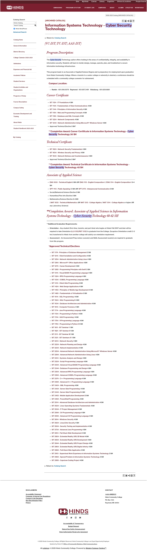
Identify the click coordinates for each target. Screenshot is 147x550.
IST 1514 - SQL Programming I (63, 297)
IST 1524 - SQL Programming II (63, 300)
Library (102, 1)
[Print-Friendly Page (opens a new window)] (131, 21)
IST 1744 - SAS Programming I (63, 317)
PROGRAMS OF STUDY (73, 7)
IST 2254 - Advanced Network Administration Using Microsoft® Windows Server (82, 351)
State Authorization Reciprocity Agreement (73, 532)
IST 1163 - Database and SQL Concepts (65, 116)
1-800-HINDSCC (110, 494)
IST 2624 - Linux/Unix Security (63, 423)
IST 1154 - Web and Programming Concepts (66, 113)
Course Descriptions (20, 102)
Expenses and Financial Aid (23, 69)
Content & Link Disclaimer (34, 498)
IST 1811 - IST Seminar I (60, 327)
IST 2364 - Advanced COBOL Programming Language (72, 375)
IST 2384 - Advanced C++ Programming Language (71, 382)
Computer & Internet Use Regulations (38, 496)
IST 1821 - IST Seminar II (61, 331)
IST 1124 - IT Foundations (59, 102)
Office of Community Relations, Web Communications (80, 544)
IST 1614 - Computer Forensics (63, 307)
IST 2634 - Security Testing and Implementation (70, 426)
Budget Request (73, 526)
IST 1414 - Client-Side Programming (65, 283)
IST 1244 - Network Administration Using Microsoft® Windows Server (76, 123)
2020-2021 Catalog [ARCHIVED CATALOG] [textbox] (119, 15)
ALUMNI (121, 7)
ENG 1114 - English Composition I (118, 182)
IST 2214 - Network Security (62, 341)
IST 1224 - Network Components (62, 119)
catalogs (46, 548)
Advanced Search (19, 32)
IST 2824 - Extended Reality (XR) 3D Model (68, 436)
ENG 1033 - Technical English (61, 182)
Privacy (28, 503)
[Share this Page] (128, 21)
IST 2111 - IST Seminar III (61, 334)
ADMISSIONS (58, 7)
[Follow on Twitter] (71, 517)
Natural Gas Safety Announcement (73, 529)
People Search (141, 1)
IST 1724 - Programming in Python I (65, 314)
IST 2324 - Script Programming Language (67, 361)
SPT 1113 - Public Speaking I (60, 189)
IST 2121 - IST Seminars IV (62, 338)
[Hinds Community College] (15, 7)
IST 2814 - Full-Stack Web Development (67, 433)
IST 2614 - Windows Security (63, 419)
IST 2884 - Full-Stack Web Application (66, 450)
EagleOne (110, 1)
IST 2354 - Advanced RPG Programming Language (71, 372)
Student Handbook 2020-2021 (24, 128)
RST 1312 (82, 231)
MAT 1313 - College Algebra (91, 202)
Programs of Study (20, 96)
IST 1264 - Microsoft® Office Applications (67, 263)
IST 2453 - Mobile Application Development (68, 396)
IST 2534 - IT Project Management (65, 409)
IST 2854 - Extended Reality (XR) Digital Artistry (70, 447)
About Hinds (18, 122)
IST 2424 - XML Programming (63, 385)
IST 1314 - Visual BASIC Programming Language (70, 273)
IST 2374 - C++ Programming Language (67, 378)
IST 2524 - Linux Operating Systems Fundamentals (71, 406)
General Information (20, 46)
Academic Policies (19, 75)
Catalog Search (60, 38)
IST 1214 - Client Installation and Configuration (69, 256)
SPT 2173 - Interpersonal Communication (94, 189)
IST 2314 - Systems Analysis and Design (67, 358)
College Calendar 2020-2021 (23, 58)
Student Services (19, 81)
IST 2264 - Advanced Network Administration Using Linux (73, 355)
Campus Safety (19, 108)
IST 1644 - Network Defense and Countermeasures (69, 156)
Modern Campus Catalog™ (96, 548)
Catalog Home (18, 40)
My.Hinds (85, 1)
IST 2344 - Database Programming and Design (69, 368)
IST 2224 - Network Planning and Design (67, 344)
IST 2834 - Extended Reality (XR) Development (69, 440)
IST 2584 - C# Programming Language (66, 413)
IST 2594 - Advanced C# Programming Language (70, 416)
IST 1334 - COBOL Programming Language (68, 280)
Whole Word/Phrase (21, 28)
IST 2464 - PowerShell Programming (65, 399)
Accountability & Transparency (73, 523)
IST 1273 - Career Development (63, 266)
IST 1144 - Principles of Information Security (66, 109)
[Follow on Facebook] (66, 517)
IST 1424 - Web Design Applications (65, 286)
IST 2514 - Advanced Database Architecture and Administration (75, 402)
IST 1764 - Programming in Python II (65, 324)
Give (77, 1)
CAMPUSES (102, 7)
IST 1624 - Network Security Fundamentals (66, 149)
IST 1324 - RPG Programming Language (67, 276)
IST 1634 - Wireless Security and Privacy (65, 153)
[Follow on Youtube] (80, 517)
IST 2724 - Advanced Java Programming (67, 430)
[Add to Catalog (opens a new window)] (125, 21)
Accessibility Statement (33, 494)
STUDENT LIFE (89, 7)
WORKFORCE (139, 7)
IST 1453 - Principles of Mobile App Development (70, 290)
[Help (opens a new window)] (133, 21)
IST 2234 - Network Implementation (65, 348)
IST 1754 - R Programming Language (65, 321)
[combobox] (120, 15)
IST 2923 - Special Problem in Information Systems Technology (76, 457)
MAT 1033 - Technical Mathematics (63, 202)
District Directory (19, 52)
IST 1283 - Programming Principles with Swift (69, 269)
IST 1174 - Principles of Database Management (69, 252)
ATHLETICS (129, 7)
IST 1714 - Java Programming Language (67, 310)
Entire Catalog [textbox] (18, 23)
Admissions (17, 63)
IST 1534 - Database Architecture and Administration (72, 304)
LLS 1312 (75, 231)
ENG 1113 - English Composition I (92, 182)
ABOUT (112, 7)
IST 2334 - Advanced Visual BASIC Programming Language (74, 365)
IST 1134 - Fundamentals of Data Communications (68, 106)
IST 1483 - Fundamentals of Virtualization (67, 293)
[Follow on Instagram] (75, 517)
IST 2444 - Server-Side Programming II (66, 392)
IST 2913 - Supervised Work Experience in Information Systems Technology (80, 453)
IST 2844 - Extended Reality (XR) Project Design (70, 443)
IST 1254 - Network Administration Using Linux (69, 259)
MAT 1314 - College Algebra (113, 202)
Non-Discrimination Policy (34, 500)
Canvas (94, 1)
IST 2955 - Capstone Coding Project (65, 460)
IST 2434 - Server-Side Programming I (66, 389)
